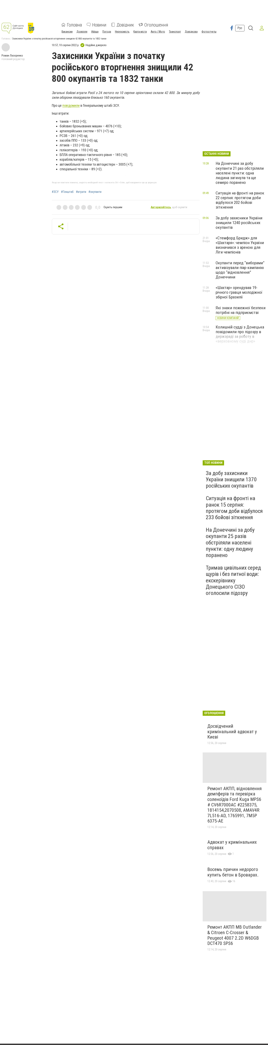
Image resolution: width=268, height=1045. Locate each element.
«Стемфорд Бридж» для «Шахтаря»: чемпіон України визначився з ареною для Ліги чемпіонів (240, 245)
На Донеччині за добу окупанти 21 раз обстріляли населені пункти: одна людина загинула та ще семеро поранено (240, 173)
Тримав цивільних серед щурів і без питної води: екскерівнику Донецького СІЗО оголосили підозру (233, 580)
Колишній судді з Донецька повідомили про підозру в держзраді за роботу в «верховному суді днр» (240, 334)
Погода (106, 31)
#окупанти (94, 192)
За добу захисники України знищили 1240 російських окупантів (239, 223)
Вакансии (67, 31)
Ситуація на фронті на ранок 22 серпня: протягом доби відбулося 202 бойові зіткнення (240, 200)
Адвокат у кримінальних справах (232, 844)
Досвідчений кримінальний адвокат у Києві (232, 731)
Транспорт (175, 31)
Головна (74, 25)
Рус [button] (239, 28)
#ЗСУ (55, 192)
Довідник (125, 25)
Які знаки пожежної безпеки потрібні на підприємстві (240, 310)
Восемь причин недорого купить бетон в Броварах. (233, 872)
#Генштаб (67, 192)
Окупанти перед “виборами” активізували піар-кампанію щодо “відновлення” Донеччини (240, 270)
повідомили (71, 105)
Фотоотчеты (208, 31)
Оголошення (156, 25)
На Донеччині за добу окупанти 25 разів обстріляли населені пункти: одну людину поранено (230, 542)
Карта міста (140, 31)
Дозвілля (82, 31)
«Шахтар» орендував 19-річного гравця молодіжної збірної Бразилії (239, 292)
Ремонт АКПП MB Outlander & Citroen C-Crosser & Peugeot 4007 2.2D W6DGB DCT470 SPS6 (234, 935)
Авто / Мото (158, 31)
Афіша (94, 31)
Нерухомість (122, 31)
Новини (99, 25)
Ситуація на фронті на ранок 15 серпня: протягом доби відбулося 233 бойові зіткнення (234, 508)
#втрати (81, 192)
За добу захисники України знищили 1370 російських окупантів (231, 479)
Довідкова (191, 31)
